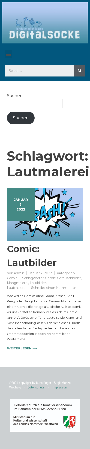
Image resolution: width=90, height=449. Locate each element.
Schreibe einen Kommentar (53, 288)
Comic (12, 278)
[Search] (79, 70)
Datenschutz (35, 387)
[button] (8, 54)
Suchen (15, 95)
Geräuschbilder (69, 278)
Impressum (60, 387)
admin (19, 273)
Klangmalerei (17, 283)
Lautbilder (38, 283)
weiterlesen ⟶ (22, 348)
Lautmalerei (16, 288)
